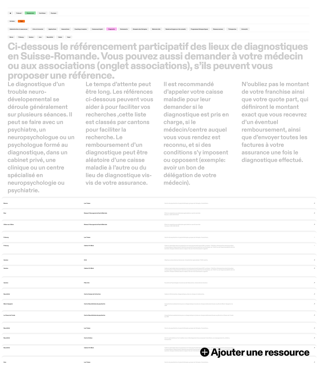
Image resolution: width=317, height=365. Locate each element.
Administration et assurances (18, 29)
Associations (65, 29)
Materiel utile (156, 29)
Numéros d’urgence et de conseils (176, 29)
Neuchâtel (50, 37)
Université (244, 29)
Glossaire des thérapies (140, 29)
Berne (11, 37)
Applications (52, 29)
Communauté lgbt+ (97, 29)
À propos (53, 13)
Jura (40, 37)
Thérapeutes (232, 29)
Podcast (18, 13)
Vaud (68, 37)
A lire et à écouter (38, 29)
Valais (60, 37)
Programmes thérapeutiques (199, 29)
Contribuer (42, 13)
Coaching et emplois (81, 29)
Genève (31, 37)
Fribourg (21, 37)
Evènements (124, 29)
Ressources (30, 13)
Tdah (21, 21)
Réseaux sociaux (218, 29)
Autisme (12, 21)
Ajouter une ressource (260, 352)
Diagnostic (111, 29)
